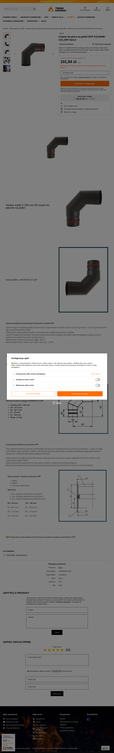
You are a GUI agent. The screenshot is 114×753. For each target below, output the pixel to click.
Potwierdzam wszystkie (80, 394)
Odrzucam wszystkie (33, 394)
